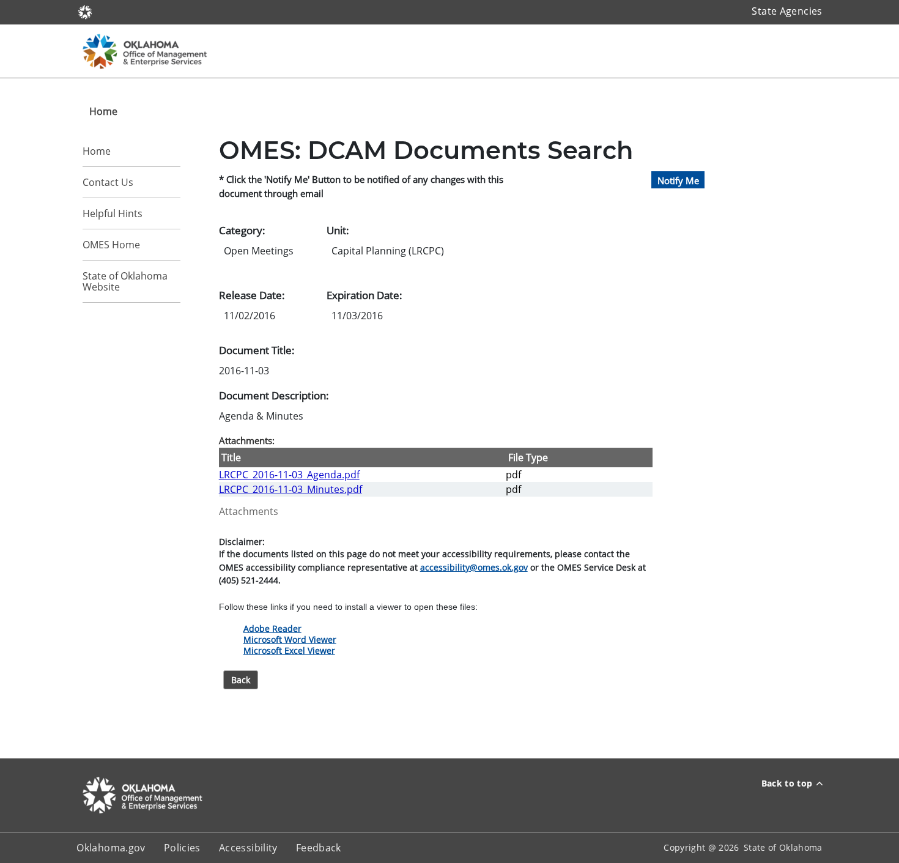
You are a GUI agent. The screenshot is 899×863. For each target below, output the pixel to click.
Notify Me (678, 180)
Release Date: (252, 294)
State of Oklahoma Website (125, 281)
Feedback (318, 847)
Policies (182, 847)
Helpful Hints (112, 213)
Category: (242, 230)
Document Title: (257, 350)
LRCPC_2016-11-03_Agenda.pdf (289, 474)
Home (97, 151)
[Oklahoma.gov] (85, 11)
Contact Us (108, 182)
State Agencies (787, 11)
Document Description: (274, 395)
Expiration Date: (364, 294)
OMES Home (111, 244)
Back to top (787, 783)
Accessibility (248, 847)
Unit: (338, 230)
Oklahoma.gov (111, 847)
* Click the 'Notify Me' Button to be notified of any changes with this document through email (361, 186)
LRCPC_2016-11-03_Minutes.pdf (290, 489)
